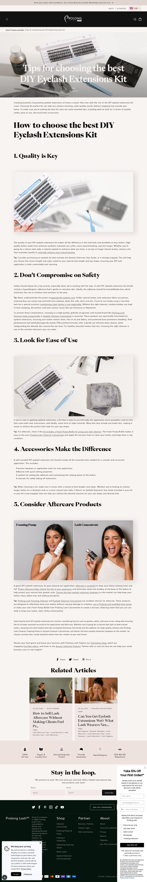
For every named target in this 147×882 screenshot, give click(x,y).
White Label (62, 852)
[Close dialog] (145, 768)
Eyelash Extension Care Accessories (64, 857)
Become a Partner (85, 824)
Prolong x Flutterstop (61, 839)
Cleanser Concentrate (62, 825)
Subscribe (109, 792)
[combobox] (134, 8)
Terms (132, 878)
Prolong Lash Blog (17, 30)
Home (8, 30)
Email (68, 787)
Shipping (104, 840)
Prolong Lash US (111, 876)
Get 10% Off (132, 845)
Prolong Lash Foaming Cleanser (33, 600)
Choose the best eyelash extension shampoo (77, 592)
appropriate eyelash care (63, 297)
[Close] (40, 843)
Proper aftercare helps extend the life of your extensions (45, 589)
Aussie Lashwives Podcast (68, 646)
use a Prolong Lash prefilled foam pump (112, 604)
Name (33, 787)
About (102, 824)
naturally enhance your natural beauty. (56, 252)
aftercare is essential (86, 585)
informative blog (98, 642)
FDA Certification (85, 832)
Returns (103, 836)
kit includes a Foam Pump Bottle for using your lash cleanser (72, 431)
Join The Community (108, 844)
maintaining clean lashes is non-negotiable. (61, 304)
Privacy (103, 832)
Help (111, 8)
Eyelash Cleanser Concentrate (57, 316)
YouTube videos (30, 646)
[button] (6, 19)
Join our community (102, 807)
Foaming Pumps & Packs (64, 832)
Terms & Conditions (108, 828)
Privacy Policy (124, 878)
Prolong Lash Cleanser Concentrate (47, 435)
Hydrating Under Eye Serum (65, 846)
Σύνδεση (121, 8)
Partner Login (84, 828)
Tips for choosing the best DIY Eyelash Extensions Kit (45, 30)
